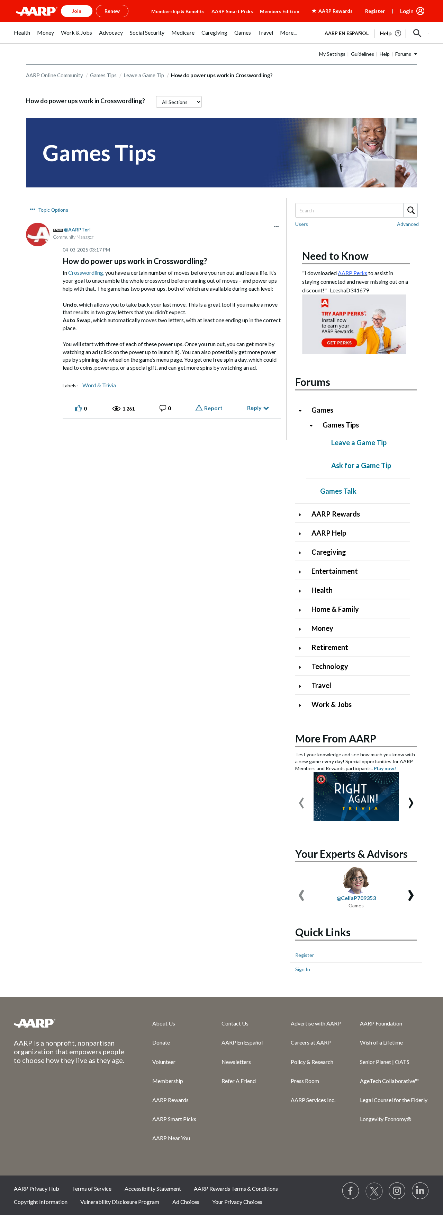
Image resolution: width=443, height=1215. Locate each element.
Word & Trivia (99, 385)
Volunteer (163, 1061)
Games (322, 410)
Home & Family (335, 609)
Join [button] (76, 11)
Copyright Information (40, 1201)
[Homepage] (36, 11)
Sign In (302, 969)
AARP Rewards (335, 514)
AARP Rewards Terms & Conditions (236, 1188)
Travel (321, 685)
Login (407, 11)
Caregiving (328, 552)
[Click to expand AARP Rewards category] (302, 515)
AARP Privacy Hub (36, 1188)
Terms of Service (91, 1188)
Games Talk (338, 491)
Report (213, 408)
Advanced (408, 224)
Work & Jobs (331, 704)
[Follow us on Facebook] (351, 1191)
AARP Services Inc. (313, 1100)
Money (322, 628)
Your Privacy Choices (237, 1201)
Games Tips (103, 75)
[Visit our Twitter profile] (374, 1191)
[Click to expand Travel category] (302, 686)
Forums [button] (403, 54)
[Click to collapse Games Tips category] (314, 426)
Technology (329, 666)
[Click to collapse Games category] (302, 411)
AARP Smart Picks (232, 11)
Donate (161, 1042)
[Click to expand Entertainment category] (302, 572)
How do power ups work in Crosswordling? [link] (221, 75)
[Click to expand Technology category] (302, 667)
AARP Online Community (54, 75)
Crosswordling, (86, 272)
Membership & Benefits (178, 11)
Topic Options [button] (53, 210)
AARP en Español (347, 33)
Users (301, 224)
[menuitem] (22, 36)
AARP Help (328, 533)
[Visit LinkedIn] (420, 1191)
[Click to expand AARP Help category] (302, 534)
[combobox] (356, 210)
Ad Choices (185, 1201)
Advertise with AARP (316, 1023)
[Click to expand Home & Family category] (302, 610)
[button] (417, 33)
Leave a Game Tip (144, 75)
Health (322, 590)
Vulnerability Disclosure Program (119, 1201)
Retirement (329, 647)
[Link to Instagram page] (397, 1191)
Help (385, 54)
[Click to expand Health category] (302, 591)
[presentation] (301, 799)
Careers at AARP (311, 1042)
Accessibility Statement (153, 1188)
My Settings (332, 54)
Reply (254, 407)
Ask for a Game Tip (361, 465)
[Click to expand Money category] (302, 629)
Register (375, 11)
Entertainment (334, 571)
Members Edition (279, 11)
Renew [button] (112, 11)
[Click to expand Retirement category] (302, 648)
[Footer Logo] (69, 1023)
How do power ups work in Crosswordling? (85, 101)
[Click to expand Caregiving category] (302, 553)
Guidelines (362, 54)
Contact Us (235, 1023)
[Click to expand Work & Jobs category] (302, 705)
